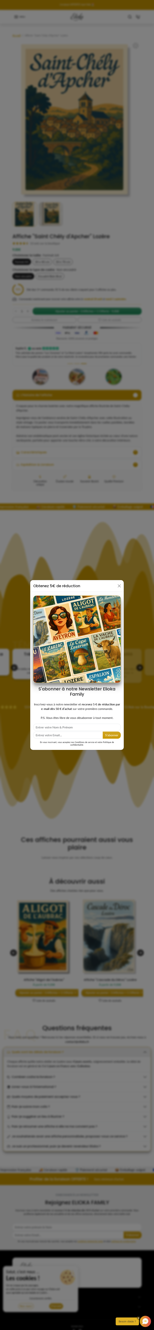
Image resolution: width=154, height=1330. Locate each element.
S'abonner (111, 735)
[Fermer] (119, 586)
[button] (133, 1321)
